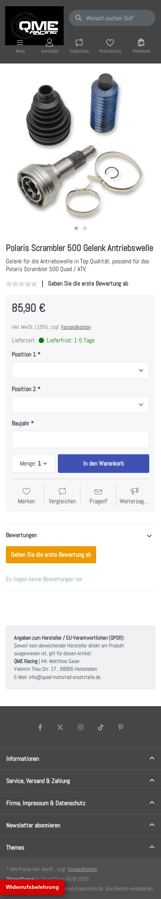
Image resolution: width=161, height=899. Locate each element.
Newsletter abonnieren (33, 825)
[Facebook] (40, 727)
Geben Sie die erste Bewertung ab (88, 283)
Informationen (22, 758)
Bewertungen (21, 535)
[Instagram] (80, 727)
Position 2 (24, 389)
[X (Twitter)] (60, 727)
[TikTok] (100, 727)
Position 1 (24, 354)
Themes (15, 847)
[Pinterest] (120, 727)
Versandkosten (76, 326)
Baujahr (20, 423)
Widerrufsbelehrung (32, 887)
